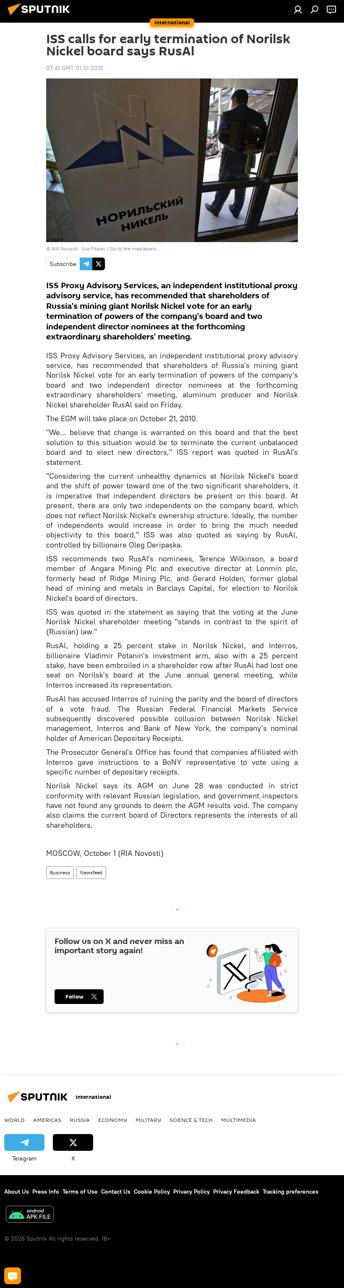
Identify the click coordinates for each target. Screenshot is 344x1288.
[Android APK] (29, 1215)
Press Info (45, 1191)
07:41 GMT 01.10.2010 (75, 68)
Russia (80, 1120)
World (14, 1120)
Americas (47, 1120)
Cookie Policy (152, 1191)
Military (148, 1120)
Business (60, 872)
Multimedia (238, 1120)
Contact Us (115, 1191)
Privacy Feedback (236, 1191)
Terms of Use (80, 1191)
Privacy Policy (191, 1191)
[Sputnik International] (41, 16)
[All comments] (12, 1275)
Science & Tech (191, 1120)
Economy (112, 1120)
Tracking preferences (290, 1191)
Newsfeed (91, 872)
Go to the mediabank (133, 248)
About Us (16, 1191)
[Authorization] (297, 9)
